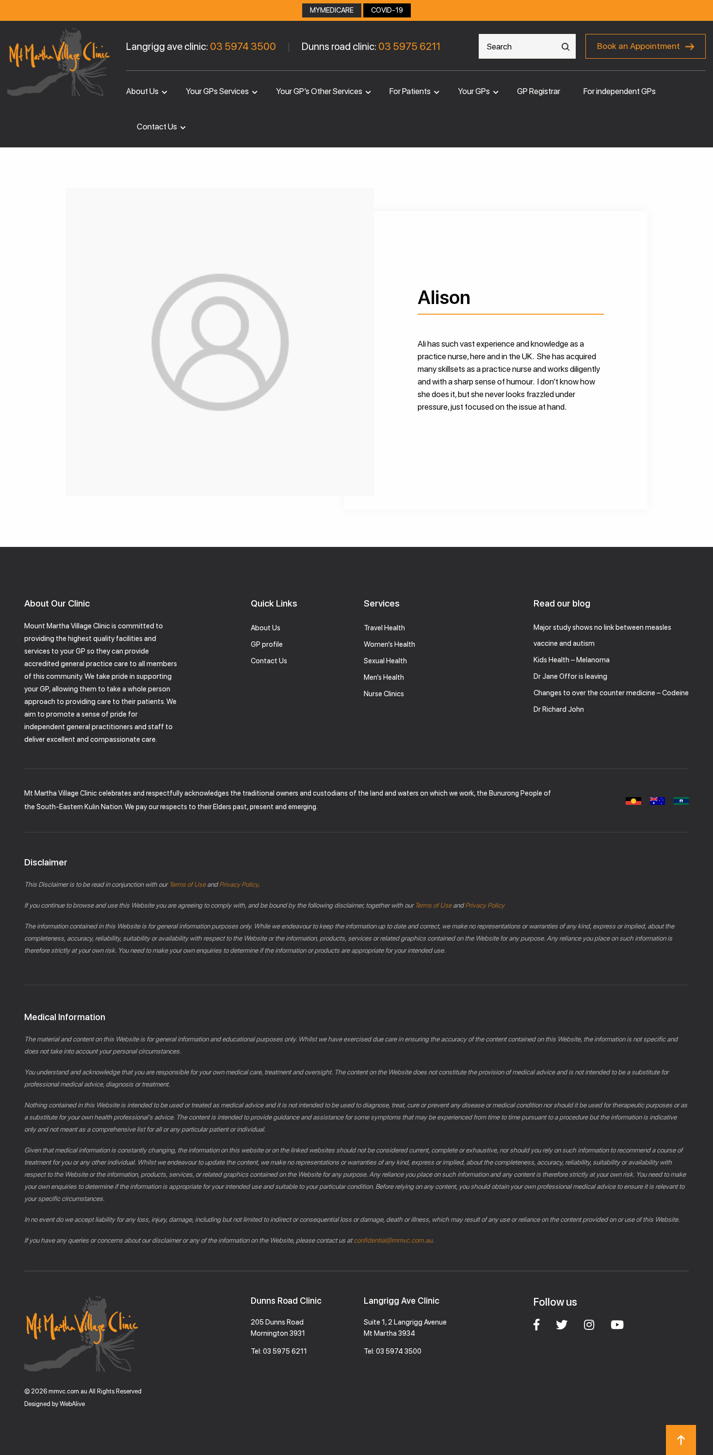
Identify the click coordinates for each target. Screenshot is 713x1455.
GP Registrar (538, 91)
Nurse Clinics (384, 693)
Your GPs (474, 91)
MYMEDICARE (332, 10)
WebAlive (72, 1403)
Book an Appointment (638, 46)
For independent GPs (619, 91)
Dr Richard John (559, 709)
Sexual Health (385, 660)
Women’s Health (389, 644)
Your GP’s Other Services (319, 91)
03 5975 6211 (409, 46)
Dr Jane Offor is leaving (570, 676)
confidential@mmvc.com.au (393, 1240)
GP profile (267, 644)
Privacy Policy (238, 884)
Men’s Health (384, 677)
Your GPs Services (217, 91)
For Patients (410, 91)
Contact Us (157, 126)
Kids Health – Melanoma (572, 660)
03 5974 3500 (243, 46)
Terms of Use (187, 884)
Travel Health (384, 628)
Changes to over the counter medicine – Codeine (611, 692)
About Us (142, 91)
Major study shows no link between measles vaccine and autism (602, 635)
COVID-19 (387, 10)
